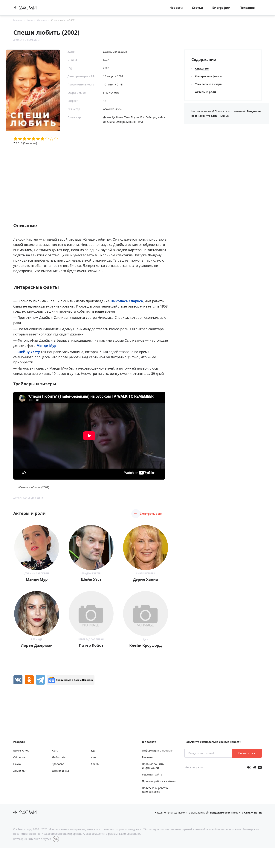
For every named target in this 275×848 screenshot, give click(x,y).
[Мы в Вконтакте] (248, 767)
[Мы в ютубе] (260, 767)
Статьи (197, 8)
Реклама (147, 757)
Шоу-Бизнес (21, 750)
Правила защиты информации (153, 765)
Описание (202, 68)
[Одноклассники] (29, 680)
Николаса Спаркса (127, 301)
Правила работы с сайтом (158, 781)
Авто (55, 750)
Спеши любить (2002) (63, 20)
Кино (30, 20)
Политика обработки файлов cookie (155, 789)
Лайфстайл (59, 757)
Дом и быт (20, 770)
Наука (17, 764)
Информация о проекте (157, 750)
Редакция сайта (152, 774)
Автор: (28, 498)
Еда (93, 750)
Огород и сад (60, 770)
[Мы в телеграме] (254, 767)
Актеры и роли (205, 92)
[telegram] (40, 680)
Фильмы (42, 20)
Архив (95, 764)
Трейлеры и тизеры (208, 84)
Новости (176, 8)
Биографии (221, 8)
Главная (17, 20)
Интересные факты (208, 76)
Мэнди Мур (46, 345)
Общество (19, 757)
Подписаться (246, 753)
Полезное (247, 8)
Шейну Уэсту (28, 352)
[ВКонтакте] (18, 680)
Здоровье (58, 764)
